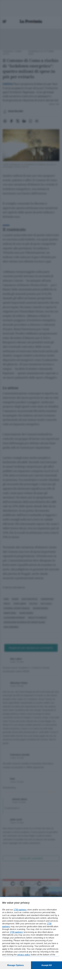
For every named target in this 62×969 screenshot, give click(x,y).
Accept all (46, 965)
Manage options (15, 965)
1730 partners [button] (20, 909)
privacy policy (23, 954)
